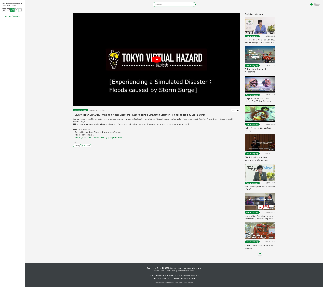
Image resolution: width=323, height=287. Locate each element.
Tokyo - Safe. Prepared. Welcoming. (255, 70)
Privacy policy (174, 275)
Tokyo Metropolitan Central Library (258, 129)
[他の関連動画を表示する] (260, 254)
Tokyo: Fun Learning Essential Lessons (259, 246)
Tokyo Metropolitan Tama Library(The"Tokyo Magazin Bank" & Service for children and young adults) (260, 99)
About (152, 275)
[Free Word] (174, 4)
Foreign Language (80, 110)
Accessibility (185, 275)
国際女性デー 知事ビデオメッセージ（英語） (260, 187)
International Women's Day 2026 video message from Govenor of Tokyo (260, 41)
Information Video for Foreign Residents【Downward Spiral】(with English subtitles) (259, 217)
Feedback (195, 275)
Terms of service (162, 275)
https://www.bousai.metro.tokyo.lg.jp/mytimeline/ (98, 137)
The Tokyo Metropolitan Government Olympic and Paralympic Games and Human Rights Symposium (259, 158)
